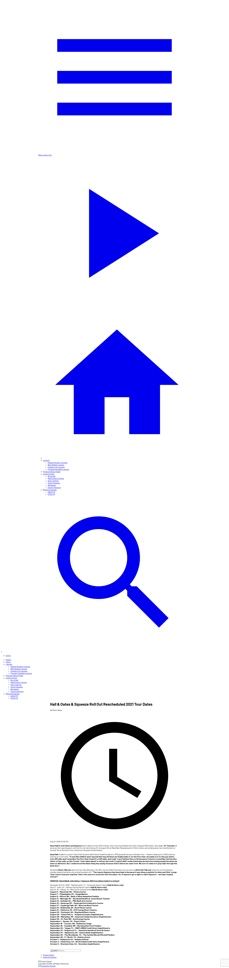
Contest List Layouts (56, 467)
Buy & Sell (51, 476)
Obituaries (52, 485)
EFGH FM (51, 494)
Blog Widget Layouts (56, 465)
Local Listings (48, 474)
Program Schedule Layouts (58, 469)
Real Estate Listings (56, 478)
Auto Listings (53, 481)
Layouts (46, 460)
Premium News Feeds (51, 471)
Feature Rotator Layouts (57, 462)
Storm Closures (54, 483)
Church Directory (54, 487)
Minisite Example (50, 490)
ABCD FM (51, 492)
